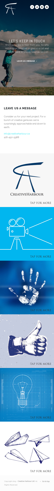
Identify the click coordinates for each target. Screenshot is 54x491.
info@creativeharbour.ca (17, 133)
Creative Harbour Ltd (26, 481)
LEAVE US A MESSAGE (26, 61)
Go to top (46, 481)
